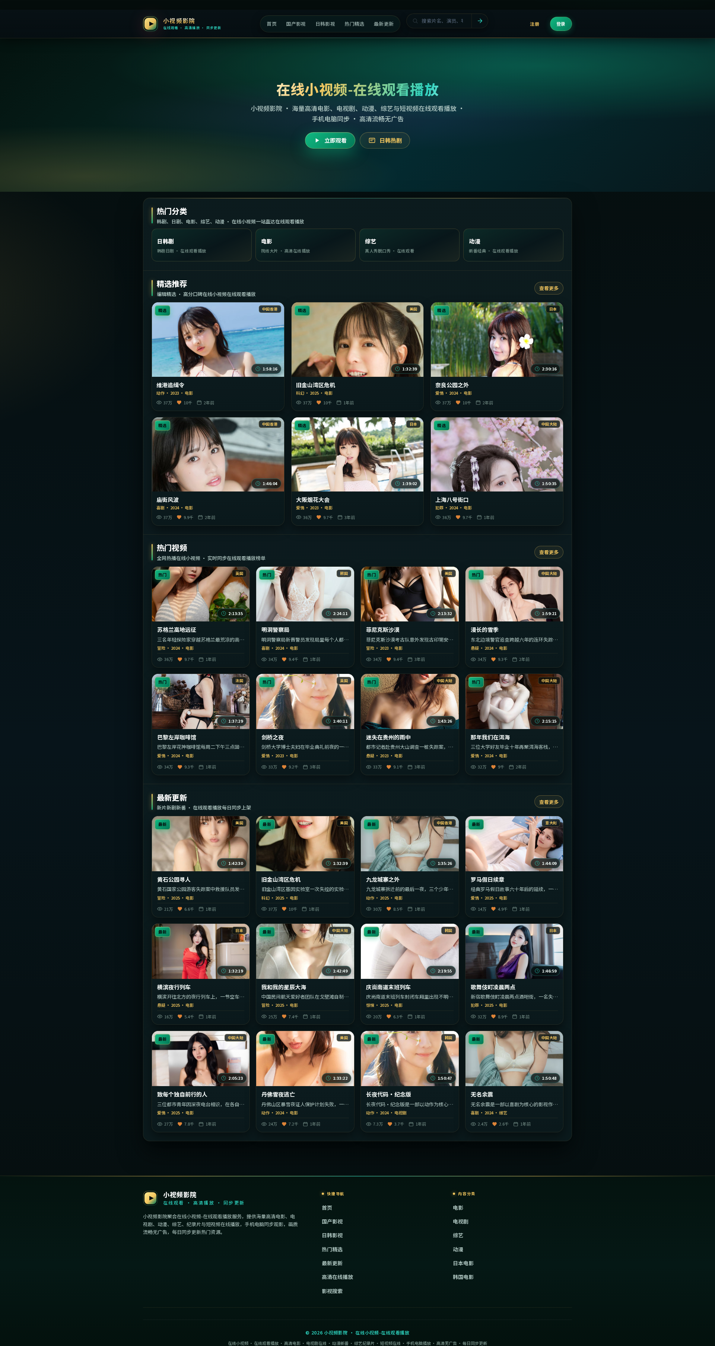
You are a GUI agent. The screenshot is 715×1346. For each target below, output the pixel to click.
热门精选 (332, 1249)
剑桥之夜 (272, 737)
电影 (458, 1207)
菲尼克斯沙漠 (383, 629)
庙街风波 (167, 499)
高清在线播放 (337, 1276)
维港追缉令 (170, 385)
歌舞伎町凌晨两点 (493, 987)
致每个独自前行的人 (182, 1094)
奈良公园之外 (452, 385)
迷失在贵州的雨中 (388, 737)
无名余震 (482, 1094)
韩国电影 (463, 1276)
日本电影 (463, 1263)
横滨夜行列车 (174, 987)
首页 (327, 1207)
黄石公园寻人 (174, 879)
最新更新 (332, 1263)
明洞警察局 (275, 629)
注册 (534, 23)
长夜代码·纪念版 (388, 1094)
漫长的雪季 (485, 629)
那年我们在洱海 (490, 737)
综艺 (458, 1235)
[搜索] (479, 21)
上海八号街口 (452, 499)
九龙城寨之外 (383, 879)
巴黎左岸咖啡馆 (176, 737)
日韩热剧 (390, 140)
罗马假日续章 (487, 879)
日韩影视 (332, 1235)
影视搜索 (332, 1291)
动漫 (458, 1249)
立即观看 (335, 140)
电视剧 (460, 1221)
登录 (561, 23)
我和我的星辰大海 (283, 987)
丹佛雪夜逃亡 (278, 1094)
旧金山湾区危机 (315, 385)
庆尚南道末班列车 (388, 987)
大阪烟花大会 (313, 499)
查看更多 (549, 288)
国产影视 (332, 1221)
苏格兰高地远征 (176, 629)
